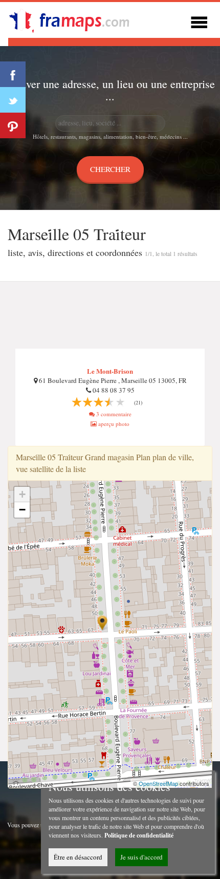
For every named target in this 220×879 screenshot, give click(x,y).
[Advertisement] (110, 315)
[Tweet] (13, 100)
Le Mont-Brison (110, 371)
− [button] (22, 509)
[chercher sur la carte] (74, 18)
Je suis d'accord (141, 857)
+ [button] (22, 494)
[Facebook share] (13, 74)
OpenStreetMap (158, 783)
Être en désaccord (78, 857)
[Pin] (13, 125)
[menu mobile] (199, 20)
